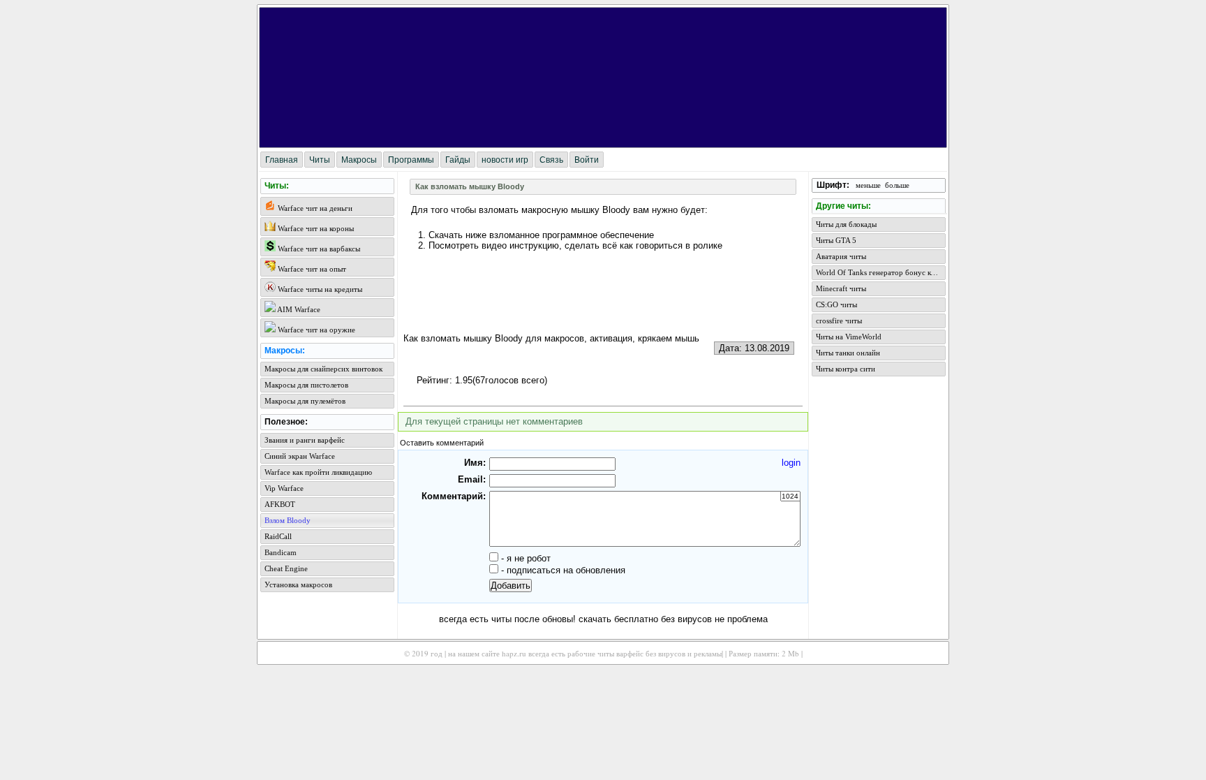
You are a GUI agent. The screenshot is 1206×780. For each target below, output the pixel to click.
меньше (868, 185)
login (791, 462)
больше (897, 185)
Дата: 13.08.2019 (754, 348)
